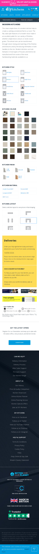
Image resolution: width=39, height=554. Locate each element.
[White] (19, 156)
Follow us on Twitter (19, 421)
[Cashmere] (19, 120)
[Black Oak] (34, 113)
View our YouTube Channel (19, 425)
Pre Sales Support (19, 372)
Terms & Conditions (19, 442)
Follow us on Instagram (19, 432)
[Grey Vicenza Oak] (34, 132)
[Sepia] (19, 150)
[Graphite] (27, 132)
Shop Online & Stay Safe (19, 456)
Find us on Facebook (19, 417)
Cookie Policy (19, 449)
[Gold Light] (19, 132)
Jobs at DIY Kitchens (19, 407)
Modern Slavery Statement (19, 460)
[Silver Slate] (27, 150)
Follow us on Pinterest (20, 428)
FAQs (19, 453)
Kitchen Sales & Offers (19, 404)
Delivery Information (19, 361)
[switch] (32, 10)
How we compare (27, 20)
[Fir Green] (5, 132)
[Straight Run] (10, 213)
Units (11, 15)
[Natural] (12, 144)
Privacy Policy (19, 445)
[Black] (27, 113)
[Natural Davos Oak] (19, 144)
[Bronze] (5, 120)
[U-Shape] (28, 220)
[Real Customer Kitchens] (29, 293)
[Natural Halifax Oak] (27, 144)
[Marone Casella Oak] (34, 138)
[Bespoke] (19, 113)
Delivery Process (19, 365)
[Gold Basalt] (12, 132)
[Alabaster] (12, 113)
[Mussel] (5, 144)
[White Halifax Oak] (27, 156)
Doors (17, 15)
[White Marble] (34, 156)
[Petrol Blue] (34, 144)
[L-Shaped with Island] (10, 227)
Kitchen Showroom (19, 393)
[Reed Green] (5, 150)
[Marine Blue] (27, 138)
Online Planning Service (19, 400)
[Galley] (10, 220)
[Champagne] (27, 120)
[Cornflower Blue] (19, 126)
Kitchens (4, 15)
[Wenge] (12, 156)
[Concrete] (5, 126)
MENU (2, 9)
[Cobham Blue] (34, 120)
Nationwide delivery (9, 20)
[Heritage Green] (5, 138)
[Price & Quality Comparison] (10, 293)
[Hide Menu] (15, 9)
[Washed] (5, 156)
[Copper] (12, 126)
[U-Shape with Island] (28, 227)
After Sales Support (19, 368)
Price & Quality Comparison (19, 389)
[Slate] (34, 150)
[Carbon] (12, 120)
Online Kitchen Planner (19, 396)
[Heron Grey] (12, 138)
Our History (19, 385)
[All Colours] (5, 113)
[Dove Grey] (34, 126)
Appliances (26, 15)
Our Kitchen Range (19, 376)
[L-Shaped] (28, 213)
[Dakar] (27, 126)
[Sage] (12, 150)
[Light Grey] (19, 138)
